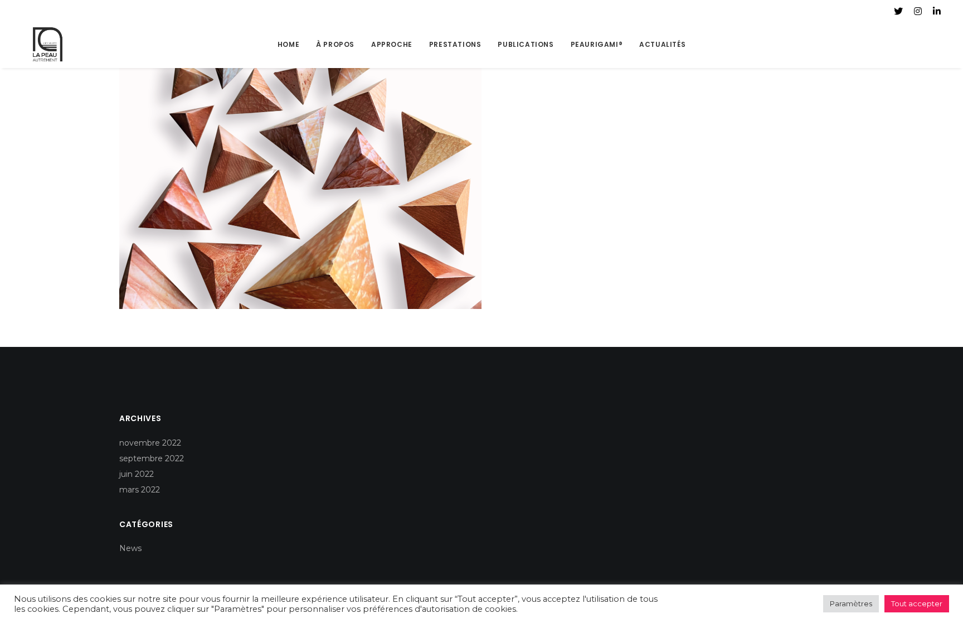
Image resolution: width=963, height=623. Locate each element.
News (130, 548)
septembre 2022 (151, 458)
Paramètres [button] (851, 603)
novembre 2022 (150, 443)
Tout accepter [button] (916, 603)
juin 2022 (136, 474)
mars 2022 (139, 490)
